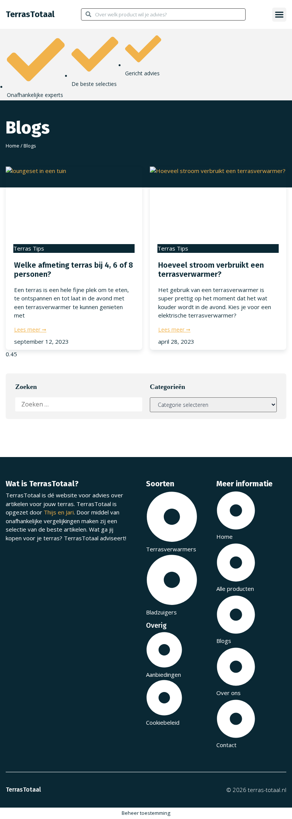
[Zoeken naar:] (78, 404)
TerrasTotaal (30, 14)
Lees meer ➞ (30, 329)
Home (12, 145)
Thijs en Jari (59, 512)
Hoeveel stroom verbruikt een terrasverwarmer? (211, 269)
